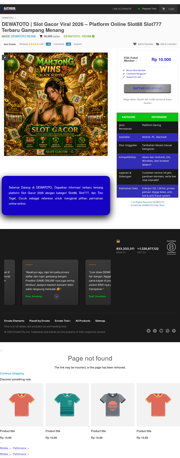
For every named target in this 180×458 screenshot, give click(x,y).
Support (78, 43)
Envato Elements (14, 320)
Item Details (10, 44)
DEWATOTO (7, 17)
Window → (5, 448)
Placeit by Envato (39, 320)
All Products (83, 320)
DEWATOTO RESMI (23, 36)
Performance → (21, 448)
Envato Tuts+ (63, 320)
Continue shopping (12, 373)
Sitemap (100, 320)
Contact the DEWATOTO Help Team (148, 205)
